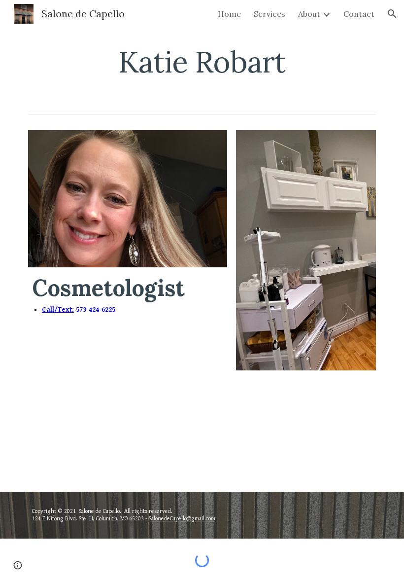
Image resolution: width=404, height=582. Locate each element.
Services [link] (269, 14)
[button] (392, 14)
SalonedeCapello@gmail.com (182, 518)
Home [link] (229, 14)
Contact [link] (358, 14)
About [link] (309, 14)
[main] (202, 61)
